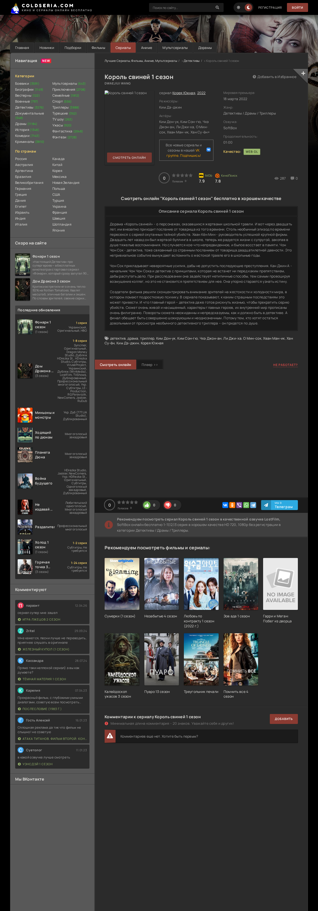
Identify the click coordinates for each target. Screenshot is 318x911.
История (27, 129)
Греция (21, 194)
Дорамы (205, 47)
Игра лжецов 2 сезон (41, 619)
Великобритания (29, 182)
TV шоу (62, 119)
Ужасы (62, 125)
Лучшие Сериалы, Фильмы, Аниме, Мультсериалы (141, 61)
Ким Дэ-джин (128, 343)
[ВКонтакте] (225, 505)
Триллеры (66, 107)
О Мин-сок (252, 338)
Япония (58, 230)
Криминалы (29, 141)
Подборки (73, 47)
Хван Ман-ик (274, 338)
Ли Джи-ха (232, 338)
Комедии (27, 135)
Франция (59, 212)
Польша (58, 188)
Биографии (29, 89)
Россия (21, 159)
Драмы (26, 123)
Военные (26, 101)
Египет (21, 206)
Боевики (27, 83)
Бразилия (23, 176)
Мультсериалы (175, 47)
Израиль (22, 212)
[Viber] (239, 505)
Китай (57, 164)
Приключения (69, 89)
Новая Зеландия (66, 182)
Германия (23, 188)
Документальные (29, 115)
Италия (21, 224)
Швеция (58, 218)
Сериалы (123, 47)
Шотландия (62, 224)
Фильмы (98, 47)
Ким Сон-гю (187, 338)
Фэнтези (64, 137)
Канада (58, 159)
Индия (20, 218)
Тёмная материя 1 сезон (44, 679)
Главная (22, 47)
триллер (147, 338)
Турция (58, 200)
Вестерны (27, 95)
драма (132, 338)
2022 (201, 92)
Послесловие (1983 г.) (42, 709)
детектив (118, 338)
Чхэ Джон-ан (211, 338)
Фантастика (67, 131)
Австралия (24, 164)
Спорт (62, 101)
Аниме (146, 47)
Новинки (47, 47)
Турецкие (64, 113)
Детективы (29, 107)
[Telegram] (253, 505)
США (56, 194)
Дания (20, 200)
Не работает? (285, 365)
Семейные (66, 95)
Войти (297, 7)
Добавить (284, 719)
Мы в (284, 505)
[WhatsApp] (246, 505)
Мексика (59, 176)
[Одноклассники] (232, 505)
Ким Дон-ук (166, 338)
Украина (59, 206)
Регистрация (270, 7)
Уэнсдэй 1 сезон (38, 764)
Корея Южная (183, 92)
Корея (57, 170)
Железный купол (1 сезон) (46, 649)
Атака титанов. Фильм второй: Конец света (55, 739)
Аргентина (24, 170)
